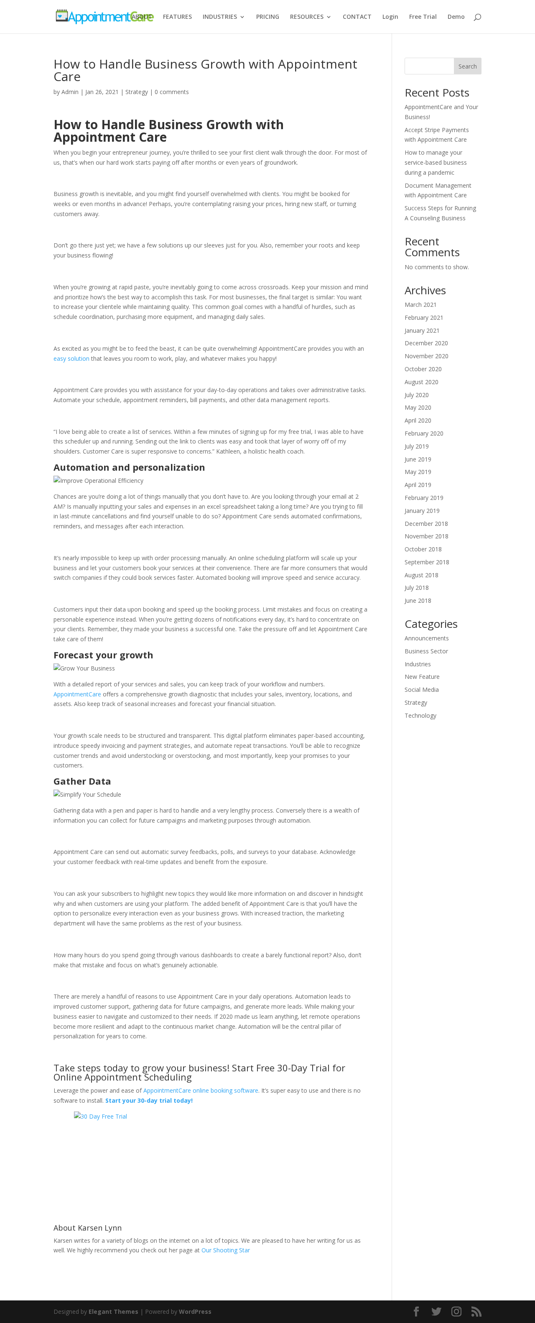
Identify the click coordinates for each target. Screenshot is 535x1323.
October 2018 (423, 549)
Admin (70, 92)
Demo (456, 17)
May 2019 (418, 472)
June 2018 (418, 600)
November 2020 (426, 356)
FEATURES (177, 17)
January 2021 (422, 330)
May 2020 (418, 407)
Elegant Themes (113, 1311)
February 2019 (424, 498)
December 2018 (426, 524)
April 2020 (418, 420)
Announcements (427, 638)
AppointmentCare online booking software (200, 1090)
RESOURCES (307, 17)
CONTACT (357, 17)
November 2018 (426, 536)
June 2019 (418, 459)
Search (468, 66)
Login (390, 17)
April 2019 (418, 485)
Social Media (422, 689)
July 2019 (417, 446)
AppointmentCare (77, 694)
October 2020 (423, 369)
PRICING (267, 17)
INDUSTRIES (220, 17)
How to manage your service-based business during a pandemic (436, 162)
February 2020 (424, 433)
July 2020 (417, 395)
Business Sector (426, 651)
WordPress (195, 1311)
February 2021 (424, 317)
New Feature (422, 677)
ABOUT (142, 17)
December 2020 (426, 343)
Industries (418, 664)
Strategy (136, 92)
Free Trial (423, 17)
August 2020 (421, 382)
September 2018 (427, 562)
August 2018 (421, 575)
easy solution (71, 358)
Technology (420, 715)
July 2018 (417, 587)
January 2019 (422, 511)
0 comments (172, 92)
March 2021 (421, 304)
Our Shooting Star (225, 1250)
